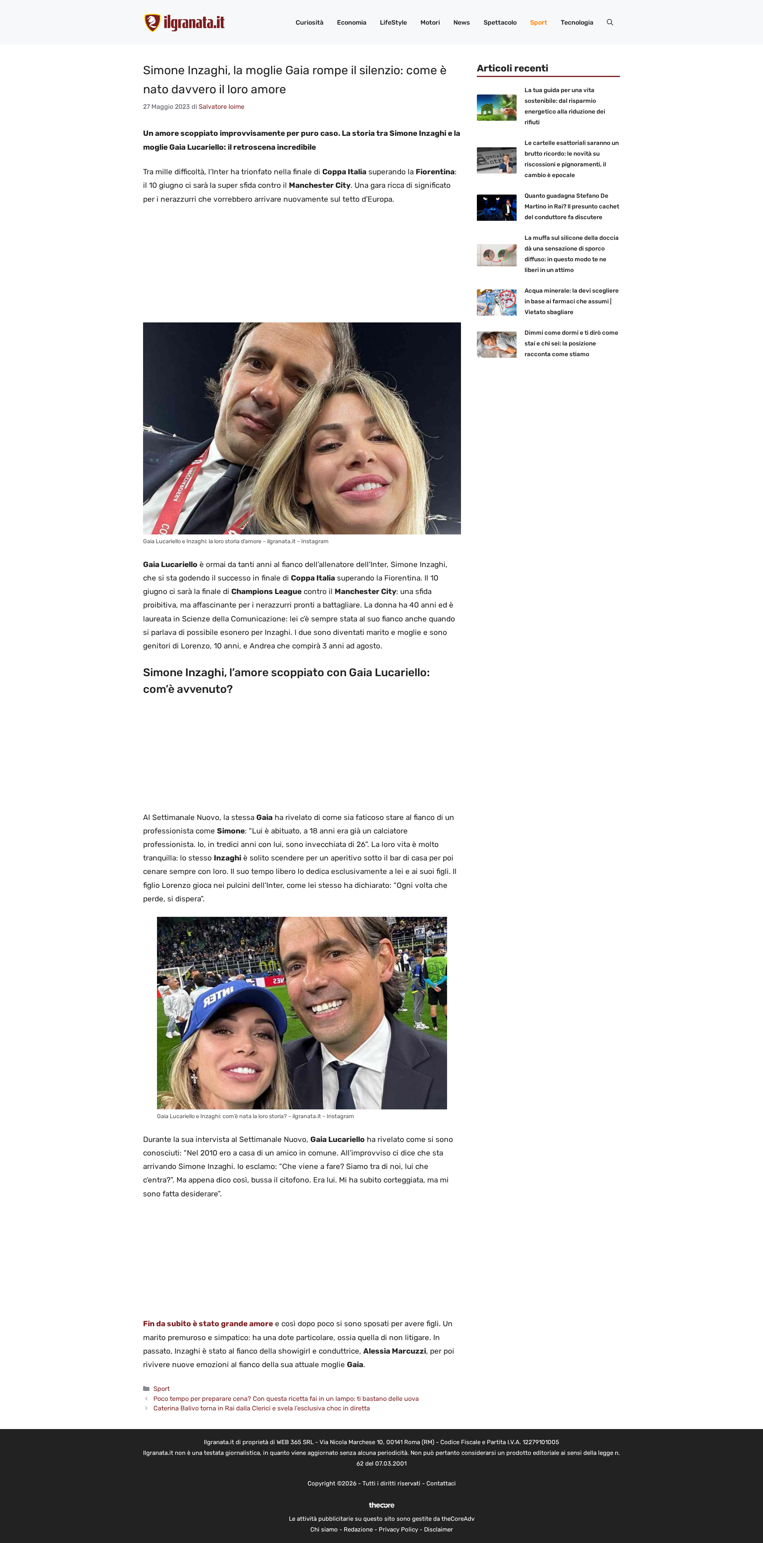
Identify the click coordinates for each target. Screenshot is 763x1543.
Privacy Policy (398, 1529)
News (461, 22)
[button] (610, 23)
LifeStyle (393, 22)
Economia (351, 22)
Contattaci (441, 1483)
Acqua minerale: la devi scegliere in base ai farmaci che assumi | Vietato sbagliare (572, 301)
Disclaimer (438, 1529)
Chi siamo (324, 1529)
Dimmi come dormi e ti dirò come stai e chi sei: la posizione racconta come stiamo (571, 344)
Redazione (358, 1529)
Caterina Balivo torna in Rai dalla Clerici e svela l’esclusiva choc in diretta (261, 1408)
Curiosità (309, 22)
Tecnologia (577, 22)
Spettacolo (500, 22)
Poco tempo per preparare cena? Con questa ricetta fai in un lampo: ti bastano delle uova (286, 1398)
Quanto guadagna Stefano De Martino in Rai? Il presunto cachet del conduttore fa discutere (572, 207)
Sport (538, 22)
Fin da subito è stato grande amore (208, 1323)
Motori (430, 22)
